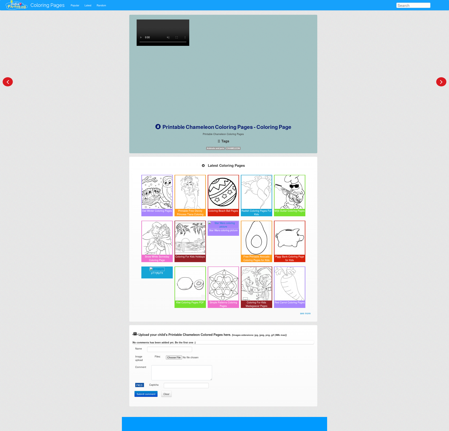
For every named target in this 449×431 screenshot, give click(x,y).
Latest (88, 5)
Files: (158, 356)
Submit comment (146, 394)
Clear (166, 394)
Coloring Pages (48, 5)
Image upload (139, 358)
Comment (140, 367)
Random (101, 5)
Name (138, 348)
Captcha (154, 384)
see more (305, 313)
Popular (75, 5)
